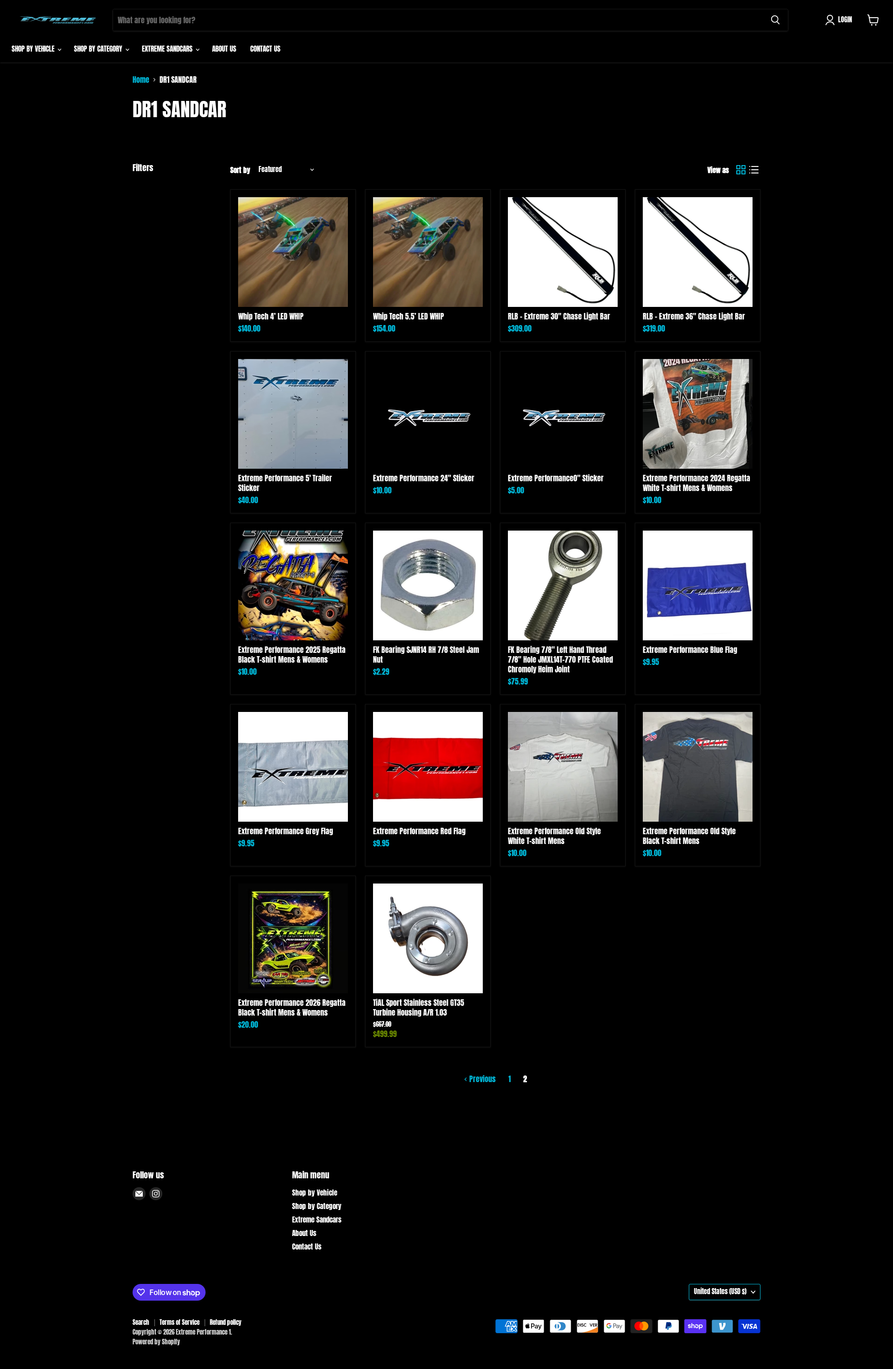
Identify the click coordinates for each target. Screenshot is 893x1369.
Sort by (240, 170)
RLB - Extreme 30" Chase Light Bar (559, 316)
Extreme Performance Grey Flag (285, 831)
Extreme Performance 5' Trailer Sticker (285, 482)
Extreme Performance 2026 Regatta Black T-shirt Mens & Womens (292, 1007)
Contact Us (265, 48)
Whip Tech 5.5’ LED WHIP (408, 316)
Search (141, 1322)
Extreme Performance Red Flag (419, 831)
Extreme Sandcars (168, 48)
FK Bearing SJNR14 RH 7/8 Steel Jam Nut (426, 654)
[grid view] (740, 169)
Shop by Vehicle (34, 48)
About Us (224, 48)
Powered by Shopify (156, 1341)
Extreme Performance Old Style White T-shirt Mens (554, 835)
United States (720, 1291)
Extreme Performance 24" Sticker (423, 478)
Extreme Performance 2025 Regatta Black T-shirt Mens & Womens (292, 654)
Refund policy (225, 1322)
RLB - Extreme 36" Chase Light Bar (694, 316)
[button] (840, 20)
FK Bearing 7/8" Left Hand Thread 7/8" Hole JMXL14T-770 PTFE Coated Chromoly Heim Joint (560, 659)
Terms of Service (180, 1322)
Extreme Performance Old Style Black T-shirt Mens (689, 835)
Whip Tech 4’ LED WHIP (271, 316)
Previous (481, 1078)
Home (141, 79)
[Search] (775, 20)
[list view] (753, 169)
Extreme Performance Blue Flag (690, 649)
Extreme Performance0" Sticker (556, 478)
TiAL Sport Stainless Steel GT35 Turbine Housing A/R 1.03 (418, 1007)
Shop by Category (99, 48)
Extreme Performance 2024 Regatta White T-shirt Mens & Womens (696, 482)
